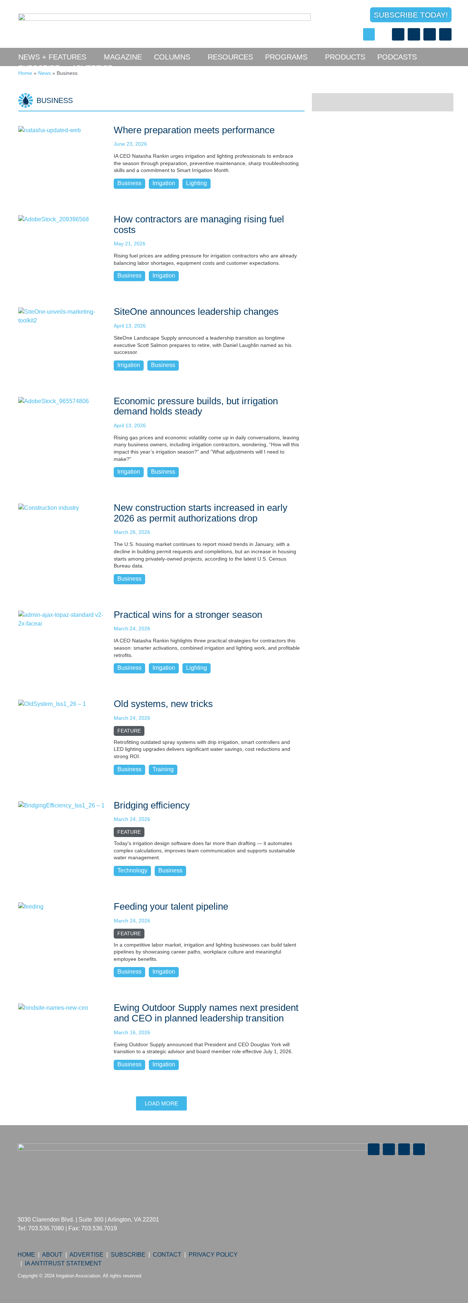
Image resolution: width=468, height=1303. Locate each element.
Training (163, 769)
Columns (172, 57)
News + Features (52, 57)
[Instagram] (445, 34)
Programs (286, 57)
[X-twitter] (414, 34)
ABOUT (52, 1255)
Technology (132, 870)
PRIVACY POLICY (213, 1255)
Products (345, 57)
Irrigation (163, 183)
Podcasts (397, 57)
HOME (26, 1255)
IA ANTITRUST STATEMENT (63, 1263)
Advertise (92, 68)
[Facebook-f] (398, 34)
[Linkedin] (429, 34)
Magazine (123, 57)
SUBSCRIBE (128, 1255)
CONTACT (167, 1255)
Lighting (196, 183)
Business (129, 183)
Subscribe (39, 68)
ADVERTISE (86, 1255)
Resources (230, 57)
